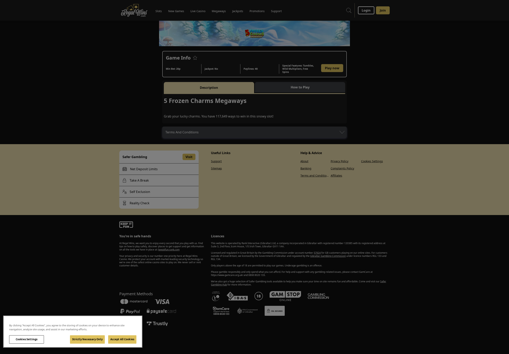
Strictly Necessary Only (87, 339)
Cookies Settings (26, 339)
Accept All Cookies (122, 339)
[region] (72, 332)
